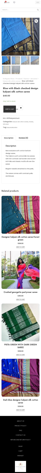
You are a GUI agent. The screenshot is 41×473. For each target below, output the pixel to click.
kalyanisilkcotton (12, 127)
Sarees (31, 122)
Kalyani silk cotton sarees (20, 122)
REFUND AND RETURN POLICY (20, 440)
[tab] (8, 138)
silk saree (6, 124)
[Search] (38, 9)
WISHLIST (20, 456)
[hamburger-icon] (38, 2)
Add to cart (9, 109)
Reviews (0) (23, 138)
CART (20, 451)
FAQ (20, 430)
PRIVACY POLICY (20, 426)
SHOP (20, 446)
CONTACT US (20, 435)
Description (8, 138)
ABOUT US (20, 421)
